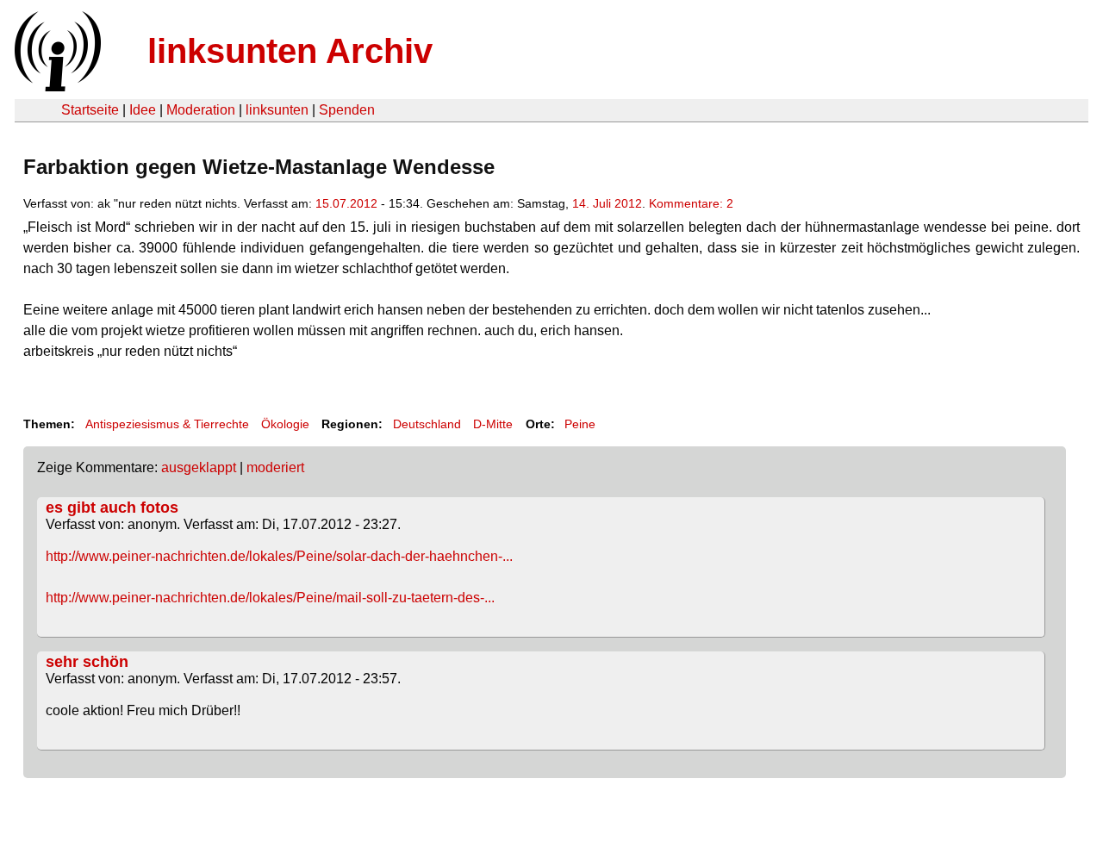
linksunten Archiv (290, 51)
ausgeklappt (198, 467)
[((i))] (56, 86)
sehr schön (87, 661)
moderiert (275, 467)
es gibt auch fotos (112, 507)
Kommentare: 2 (691, 203)
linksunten (277, 110)
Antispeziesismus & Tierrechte (167, 424)
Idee (142, 110)
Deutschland (427, 424)
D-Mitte (493, 424)
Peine (579, 424)
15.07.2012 (346, 203)
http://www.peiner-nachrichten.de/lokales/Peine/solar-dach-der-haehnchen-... (279, 556)
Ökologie (285, 424)
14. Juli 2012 (607, 203)
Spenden (347, 110)
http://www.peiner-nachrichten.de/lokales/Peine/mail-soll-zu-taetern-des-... (270, 597)
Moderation (200, 110)
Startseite (90, 110)
